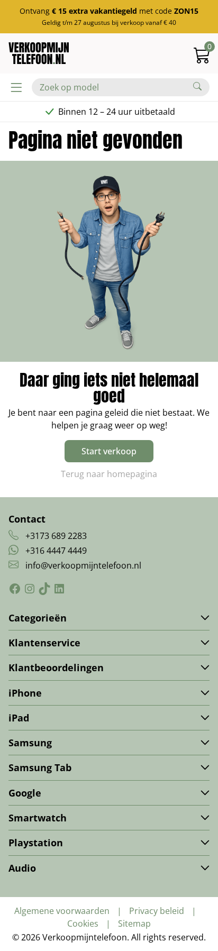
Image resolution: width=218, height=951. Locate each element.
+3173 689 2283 (56, 536)
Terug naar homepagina (109, 474)
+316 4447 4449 (56, 550)
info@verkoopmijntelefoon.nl (83, 565)
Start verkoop (109, 451)
